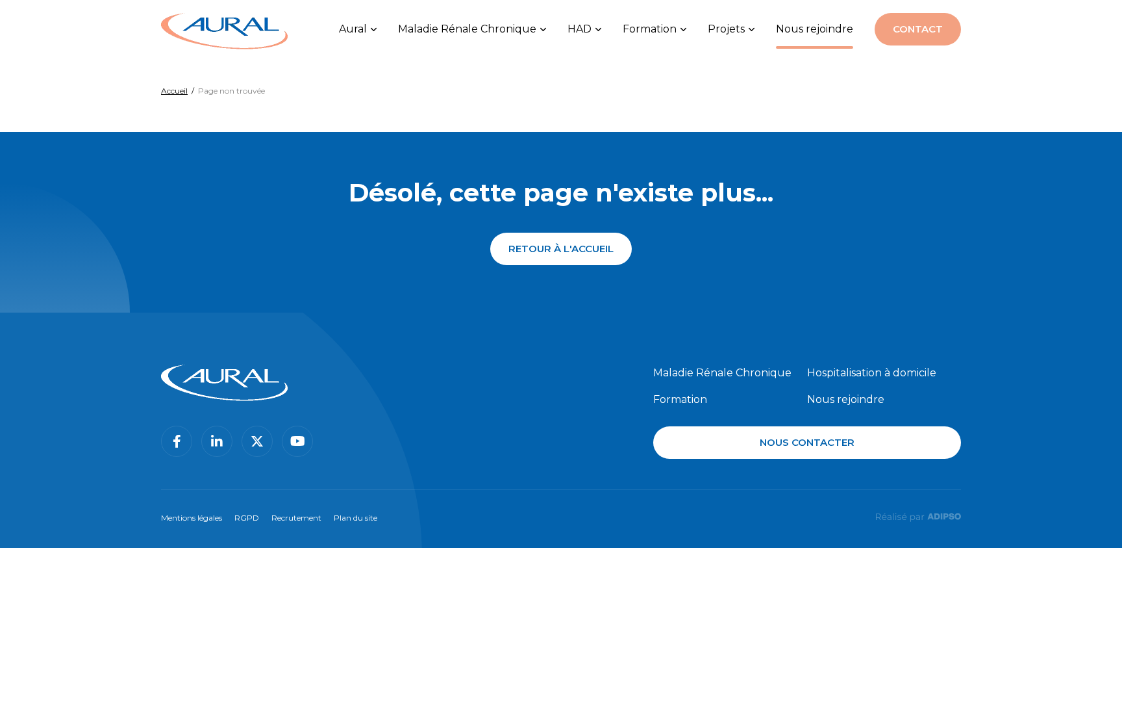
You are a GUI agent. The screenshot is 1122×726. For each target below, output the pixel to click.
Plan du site (355, 518)
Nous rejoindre (814, 29)
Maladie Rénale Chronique (467, 29)
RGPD (246, 518)
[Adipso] (918, 516)
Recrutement (296, 518)
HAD (579, 29)
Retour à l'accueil (561, 248)
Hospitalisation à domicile (871, 373)
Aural (353, 29)
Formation (650, 29)
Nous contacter (807, 442)
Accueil (174, 91)
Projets (726, 29)
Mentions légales (191, 518)
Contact (918, 29)
